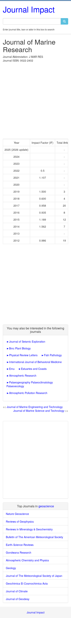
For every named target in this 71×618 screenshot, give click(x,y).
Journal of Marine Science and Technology (38, 411)
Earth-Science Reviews (20, 545)
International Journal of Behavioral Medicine (35, 362)
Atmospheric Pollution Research (28, 393)
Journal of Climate (17, 591)
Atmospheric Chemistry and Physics (27, 560)
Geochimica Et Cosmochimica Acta (27, 583)
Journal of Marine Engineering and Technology (35, 407)
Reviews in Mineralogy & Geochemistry (29, 529)
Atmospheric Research (22, 375)
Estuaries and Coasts (34, 369)
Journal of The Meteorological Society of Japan (34, 576)
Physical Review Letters (23, 355)
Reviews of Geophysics (20, 521)
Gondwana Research (18, 552)
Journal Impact (29, 9)
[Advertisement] (35, 99)
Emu (12, 369)
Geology (11, 568)
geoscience (46, 506)
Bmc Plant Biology (20, 348)
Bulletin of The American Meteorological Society (34, 537)
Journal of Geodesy (17, 599)
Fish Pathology (53, 355)
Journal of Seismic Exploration (27, 341)
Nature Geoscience (17, 514)
